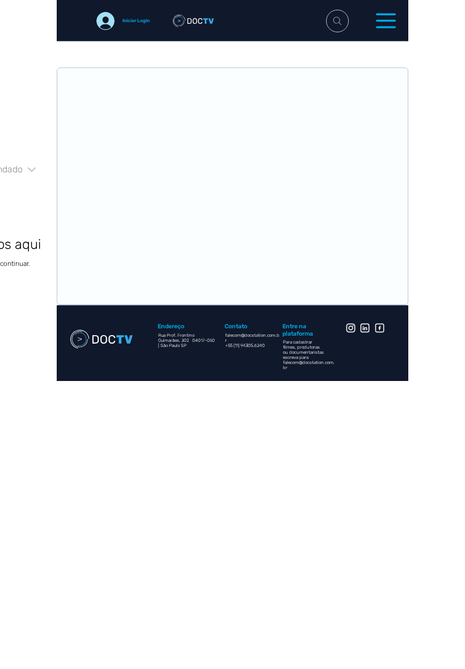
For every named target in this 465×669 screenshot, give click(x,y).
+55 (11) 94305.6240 (245, 345)
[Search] (337, 21)
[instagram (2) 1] (350, 328)
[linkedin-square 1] (365, 328)
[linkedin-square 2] (379, 328)
